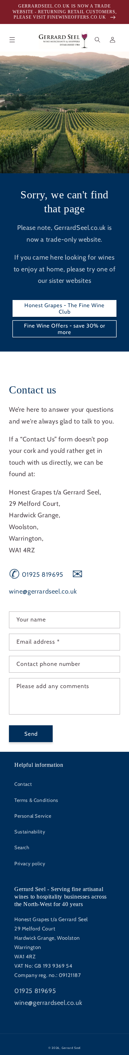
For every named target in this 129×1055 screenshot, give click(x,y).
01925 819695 (36, 575)
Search (21, 847)
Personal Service (33, 816)
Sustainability (29, 831)
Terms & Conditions (36, 800)
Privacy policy (29, 863)
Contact (23, 784)
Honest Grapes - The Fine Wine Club (64, 308)
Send (31, 734)
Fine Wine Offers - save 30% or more (64, 329)
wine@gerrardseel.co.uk (48, 1003)
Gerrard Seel (71, 1048)
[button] (12, 39)
